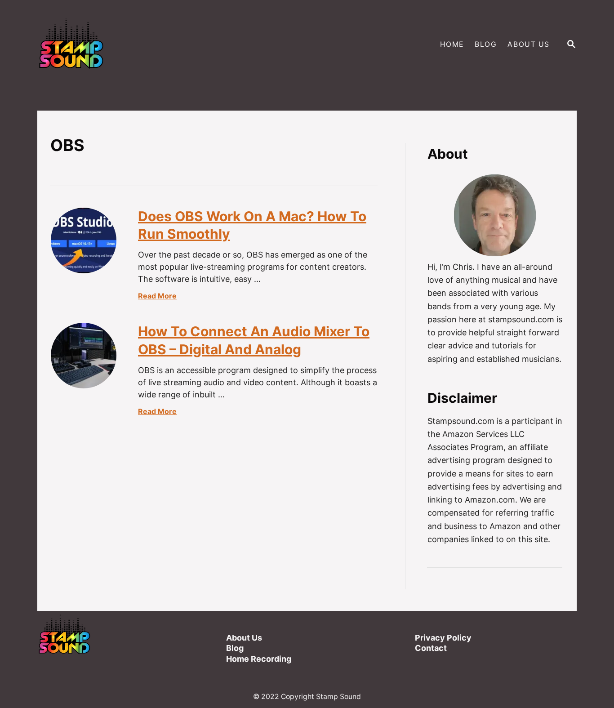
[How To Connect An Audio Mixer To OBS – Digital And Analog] (83, 355)
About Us (244, 637)
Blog (235, 648)
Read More (157, 295)
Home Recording (258, 658)
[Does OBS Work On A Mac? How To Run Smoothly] (83, 240)
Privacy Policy (443, 637)
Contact (431, 648)
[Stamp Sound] (170, 44)
